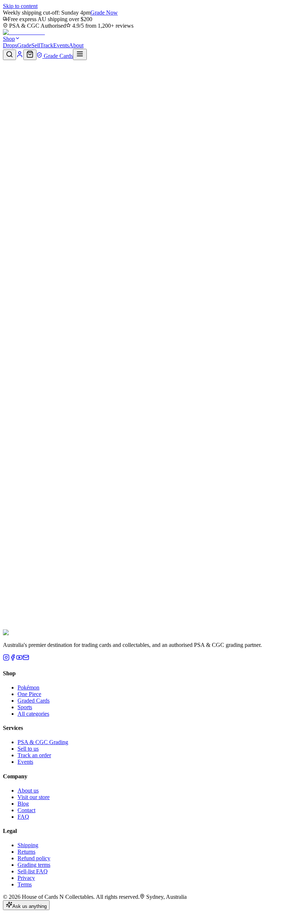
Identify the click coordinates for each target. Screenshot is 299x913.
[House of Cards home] (24, 32)
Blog (23, 804)
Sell (35, 45)
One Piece (29, 694)
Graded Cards (34, 700)
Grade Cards (57, 56)
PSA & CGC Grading (43, 742)
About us (28, 790)
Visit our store (34, 797)
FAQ (23, 817)
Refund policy (34, 858)
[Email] (26, 659)
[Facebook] (12, 659)
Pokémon (28, 687)
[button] (149, 85)
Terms (25, 884)
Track (46, 45)
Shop (9, 39)
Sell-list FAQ (33, 871)
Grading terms (34, 865)
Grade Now (104, 12)
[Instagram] (6, 659)
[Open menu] (80, 54)
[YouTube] (19, 659)
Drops (10, 45)
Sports (25, 707)
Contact (26, 810)
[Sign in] (19, 56)
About (76, 45)
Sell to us (28, 749)
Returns (26, 852)
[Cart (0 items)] (29, 55)
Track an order (34, 755)
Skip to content (20, 6)
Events (61, 45)
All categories (33, 714)
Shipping (28, 845)
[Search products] (9, 55)
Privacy (26, 878)
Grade (24, 45)
